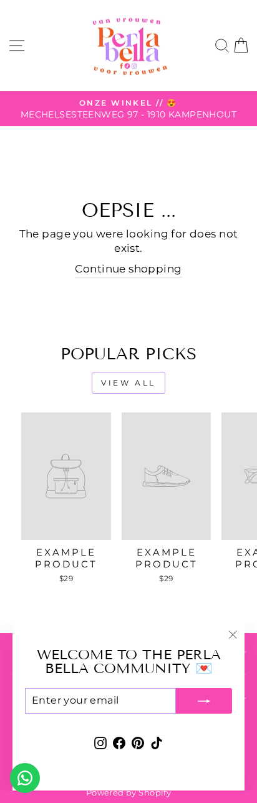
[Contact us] (25, 778)
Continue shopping (128, 268)
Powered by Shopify (128, 792)
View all (128, 382)
